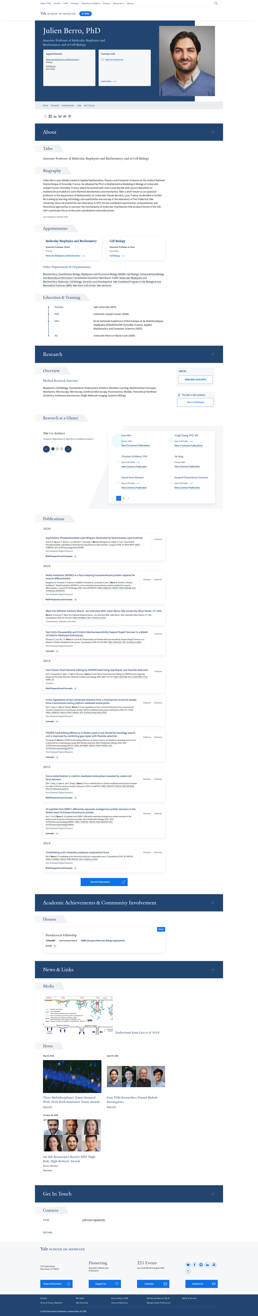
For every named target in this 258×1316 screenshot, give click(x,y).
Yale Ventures (104, 285)
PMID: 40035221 (115, 642)
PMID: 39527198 (120, 677)
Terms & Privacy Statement (51, 1303)
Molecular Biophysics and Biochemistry (62, 59)
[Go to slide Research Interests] (46, 449)
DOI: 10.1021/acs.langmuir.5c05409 (69, 547)
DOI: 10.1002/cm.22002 (131, 642)
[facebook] (194, 1264)
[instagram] (201, 1264)
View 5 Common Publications (135, 445)
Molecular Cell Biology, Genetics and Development (85, 281)
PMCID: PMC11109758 (98, 745)
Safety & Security (189, 1298)
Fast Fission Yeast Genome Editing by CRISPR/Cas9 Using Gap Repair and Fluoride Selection (97, 670)
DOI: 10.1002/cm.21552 (88, 859)
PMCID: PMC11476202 (69, 712)
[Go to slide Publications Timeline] (57, 448)
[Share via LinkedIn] (55, 116)
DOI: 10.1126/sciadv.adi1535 (57, 789)
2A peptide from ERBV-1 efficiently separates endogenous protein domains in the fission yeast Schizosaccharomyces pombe (91, 811)
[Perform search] (216, 3)
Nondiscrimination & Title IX (158, 1298)
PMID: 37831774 (107, 786)
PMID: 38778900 (81, 745)
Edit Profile (47, 1232)
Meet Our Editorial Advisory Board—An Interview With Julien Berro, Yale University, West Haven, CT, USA (104, 610)
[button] (187, 61)
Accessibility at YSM (119, 1298)
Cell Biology (51, 66)
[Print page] (69, 116)
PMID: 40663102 (104, 588)
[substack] (214, 1264)
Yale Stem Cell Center (84, 285)
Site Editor (80, 1298)
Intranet (43, 1298)
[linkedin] (207, 1264)
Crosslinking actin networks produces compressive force (77, 852)
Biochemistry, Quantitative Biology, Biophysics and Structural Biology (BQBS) (84, 274)
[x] (188, 1271)
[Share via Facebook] (50, 116)
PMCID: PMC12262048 (121, 588)
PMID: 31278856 (52, 859)
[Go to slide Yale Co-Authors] (53, 448)
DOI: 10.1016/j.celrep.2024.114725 (93, 712)
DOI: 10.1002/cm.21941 (96, 618)
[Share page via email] (64, 116)
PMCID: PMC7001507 (69, 859)
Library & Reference (119, 1303)
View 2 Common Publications (188, 445)
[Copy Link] (213, 132)
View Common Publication (134, 466)
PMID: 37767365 (81, 822)
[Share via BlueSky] (60, 116)
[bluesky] (188, 1264)
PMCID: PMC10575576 (124, 786)
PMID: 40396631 (79, 618)
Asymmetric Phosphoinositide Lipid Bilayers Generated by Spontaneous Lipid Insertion (94, 537)
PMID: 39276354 (52, 712)
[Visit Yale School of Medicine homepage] (62, 1249)
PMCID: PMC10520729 (98, 822)
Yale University (82, 1303)
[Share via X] (45, 116)
